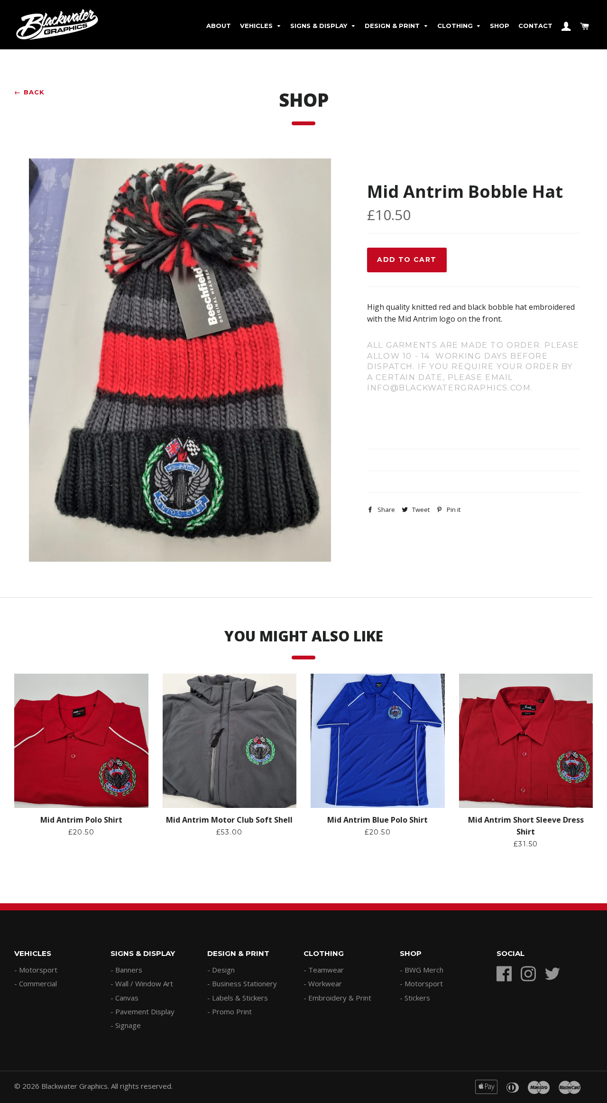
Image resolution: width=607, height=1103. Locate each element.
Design (223, 969)
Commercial (38, 983)
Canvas (126, 997)
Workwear (325, 983)
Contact (535, 25)
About (218, 25)
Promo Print (232, 1011)
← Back (29, 92)
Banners (128, 969)
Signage (128, 1025)
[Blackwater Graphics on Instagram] (532, 975)
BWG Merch (424, 969)
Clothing (456, 25)
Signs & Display (319, 25)
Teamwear (326, 969)
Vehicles (257, 25)
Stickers (417, 997)
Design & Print (393, 25)
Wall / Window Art (144, 983)
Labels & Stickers (240, 997)
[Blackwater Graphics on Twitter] (556, 975)
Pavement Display (145, 1011)
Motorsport (38, 969)
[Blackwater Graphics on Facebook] (508, 975)
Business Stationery (244, 983)
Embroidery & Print (339, 997)
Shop (499, 25)
